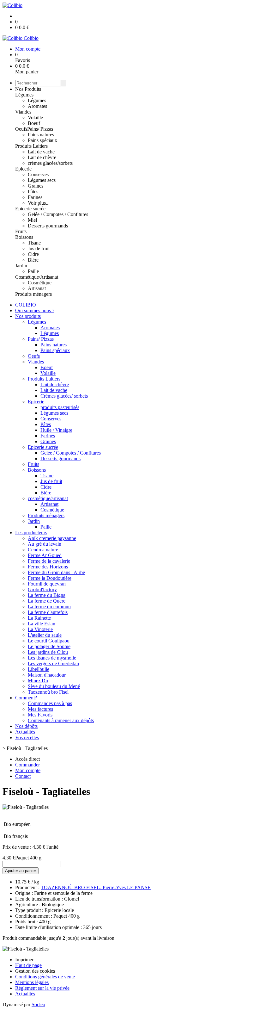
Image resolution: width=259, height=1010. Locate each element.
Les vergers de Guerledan (53, 663)
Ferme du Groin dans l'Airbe (56, 572)
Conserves (38, 174)
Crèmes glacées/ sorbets (64, 396)
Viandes (23, 112)
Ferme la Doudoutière (49, 578)
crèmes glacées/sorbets (50, 163)
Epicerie (23, 168)
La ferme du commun (49, 606)
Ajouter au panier (20, 870)
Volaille (35, 117)
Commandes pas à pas (50, 703)
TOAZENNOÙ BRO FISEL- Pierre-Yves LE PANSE (96, 887)
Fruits (21, 231)
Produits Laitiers (31, 146)
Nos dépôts (26, 726)
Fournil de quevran (47, 583)
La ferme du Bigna (46, 595)
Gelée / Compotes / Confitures (58, 214)
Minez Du (38, 680)
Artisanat (37, 288)
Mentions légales (32, 982)
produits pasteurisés (59, 407)
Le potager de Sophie (49, 646)
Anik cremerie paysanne (52, 538)
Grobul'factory (42, 589)
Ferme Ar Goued (45, 555)
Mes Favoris (40, 714)
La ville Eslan (41, 623)
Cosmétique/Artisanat (36, 277)
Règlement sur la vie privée (42, 988)
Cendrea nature (43, 549)
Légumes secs (42, 180)
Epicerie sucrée (30, 208)
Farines (35, 197)
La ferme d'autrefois (48, 612)
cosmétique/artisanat (48, 498)
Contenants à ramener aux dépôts (61, 720)
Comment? (26, 697)
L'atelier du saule (45, 635)
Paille (33, 271)
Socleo (38, 1004)
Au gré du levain (44, 544)
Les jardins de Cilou (48, 652)
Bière (33, 260)
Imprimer (24, 959)
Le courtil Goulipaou (48, 640)
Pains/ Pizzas (40, 129)
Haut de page (28, 965)
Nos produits (28, 316)
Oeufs (21, 129)
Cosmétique (39, 282)
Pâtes (33, 191)
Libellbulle (38, 669)
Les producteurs (31, 532)
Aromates (37, 106)
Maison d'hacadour (47, 675)
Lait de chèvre (42, 157)
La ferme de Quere (46, 601)
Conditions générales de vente (45, 976)
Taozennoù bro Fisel (48, 692)
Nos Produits (28, 89)
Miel (32, 220)
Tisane (34, 242)
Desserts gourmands (48, 225)
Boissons (24, 237)
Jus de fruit (39, 248)
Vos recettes (27, 737)
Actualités (25, 731)
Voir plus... (39, 203)
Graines (35, 186)
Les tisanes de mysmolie (52, 657)
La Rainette (39, 618)
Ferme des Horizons (48, 566)
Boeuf (34, 123)
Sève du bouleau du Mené (54, 686)
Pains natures (41, 134)
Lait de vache (41, 151)
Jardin (21, 265)
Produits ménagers (33, 294)
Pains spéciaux (42, 140)
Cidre (33, 254)
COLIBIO (25, 304)
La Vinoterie (40, 629)
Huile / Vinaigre (56, 430)
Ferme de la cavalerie (49, 561)
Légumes (24, 94)
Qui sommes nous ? (34, 310)
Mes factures (40, 709)
